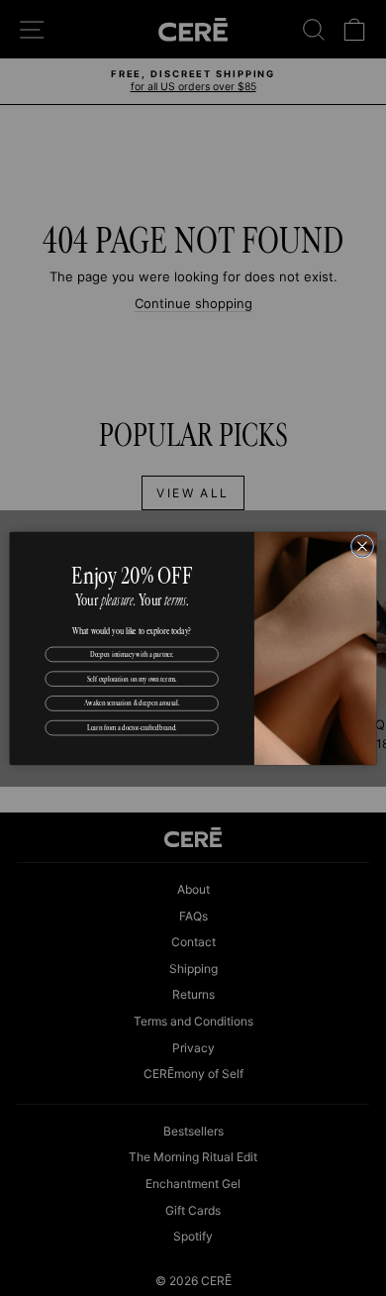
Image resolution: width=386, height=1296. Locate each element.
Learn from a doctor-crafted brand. (132, 727)
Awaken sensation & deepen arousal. (131, 702)
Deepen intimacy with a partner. (132, 653)
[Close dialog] (361, 545)
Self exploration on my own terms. (132, 678)
